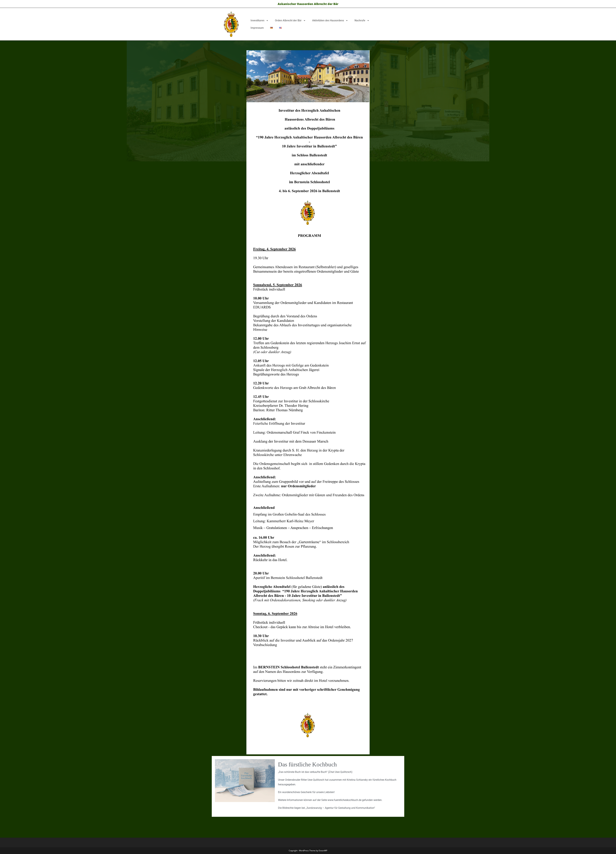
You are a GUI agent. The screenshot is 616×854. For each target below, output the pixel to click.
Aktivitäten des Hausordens (328, 20)
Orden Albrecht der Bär (288, 20)
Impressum (257, 27)
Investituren (257, 20)
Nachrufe (360, 20)
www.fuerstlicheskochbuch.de (344, 800)
